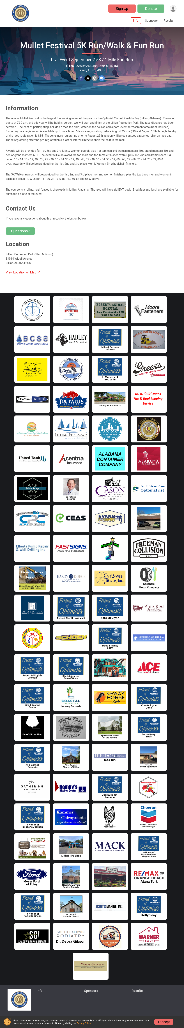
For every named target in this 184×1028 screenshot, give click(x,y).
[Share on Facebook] (81, 78)
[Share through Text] (102, 78)
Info (136, 20)
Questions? (20, 231)
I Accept (164, 1022)
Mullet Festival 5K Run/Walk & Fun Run (92, 45)
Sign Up (122, 8)
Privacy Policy (84, 1023)
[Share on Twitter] (88, 78)
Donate (151, 8)
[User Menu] (173, 8)
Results (168, 20)
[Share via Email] (95, 78)
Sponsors (151, 20)
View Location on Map (21, 272)
